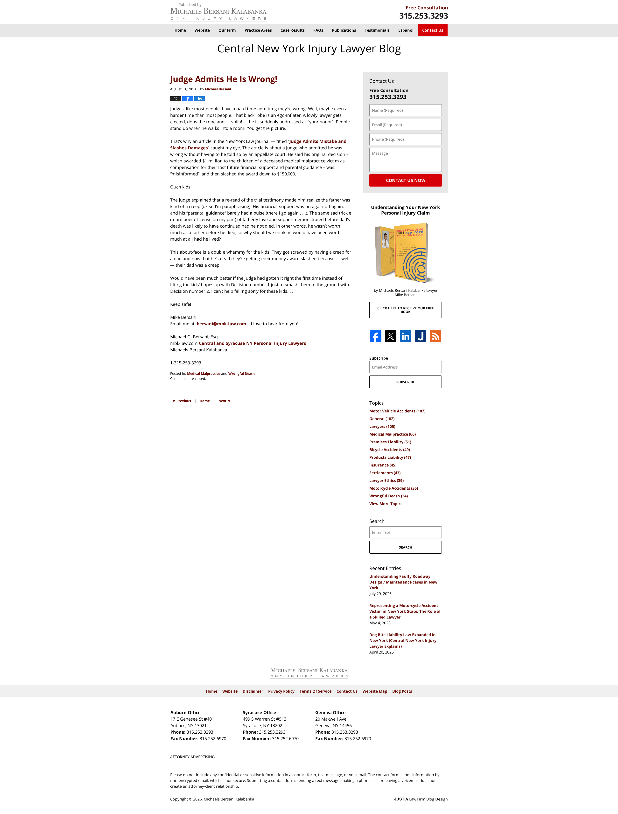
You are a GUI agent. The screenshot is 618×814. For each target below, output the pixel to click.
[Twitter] (390, 336)
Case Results (293, 30)
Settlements (384, 472)
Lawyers (382, 426)
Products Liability (390, 457)
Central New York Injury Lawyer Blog (218, 12)
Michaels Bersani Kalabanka (229, 799)
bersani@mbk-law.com (222, 324)
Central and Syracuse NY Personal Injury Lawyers (252, 343)
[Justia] (420, 336)
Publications (344, 30)
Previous (182, 400)
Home (180, 30)
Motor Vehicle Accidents (397, 411)
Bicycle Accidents (389, 449)
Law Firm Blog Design (421, 799)
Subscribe (378, 358)
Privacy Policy (281, 691)
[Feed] (435, 336)
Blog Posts (402, 691)
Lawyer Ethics (386, 480)
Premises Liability (390, 442)
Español (406, 30)
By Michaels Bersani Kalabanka (424, 12)
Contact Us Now (405, 180)
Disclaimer (253, 691)
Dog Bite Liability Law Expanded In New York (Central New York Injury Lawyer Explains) (402, 640)
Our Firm (227, 30)
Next (224, 400)
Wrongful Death (241, 373)
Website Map (375, 691)
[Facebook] (375, 336)
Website (202, 30)
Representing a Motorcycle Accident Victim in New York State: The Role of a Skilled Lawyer (405, 611)
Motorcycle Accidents (393, 488)
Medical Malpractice (203, 373)
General (381, 418)
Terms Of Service (315, 691)
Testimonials (377, 30)
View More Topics (385, 503)
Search (405, 547)
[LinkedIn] (405, 336)
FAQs (318, 30)
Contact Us (432, 30)
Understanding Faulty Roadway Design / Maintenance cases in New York (403, 582)
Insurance (382, 465)
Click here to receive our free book (405, 310)
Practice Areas (258, 30)
